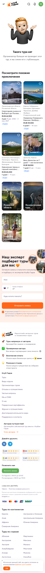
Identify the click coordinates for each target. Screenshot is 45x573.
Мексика (27, 540)
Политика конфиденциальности (19, 489)
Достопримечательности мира (15, 413)
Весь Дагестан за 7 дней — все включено (33, 161)
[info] (40, 351)
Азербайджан (8, 548)
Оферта (4, 489)
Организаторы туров (11, 385)
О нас (4, 401)
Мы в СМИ (6, 397)
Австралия (6, 540)
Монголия (27, 548)
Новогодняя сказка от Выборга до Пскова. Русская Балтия (11, 112)
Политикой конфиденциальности (26, 316)
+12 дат (26, 171)
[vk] (4, 444)
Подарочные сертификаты (13, 405)
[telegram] (10, 444)
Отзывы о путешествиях (12, 389)
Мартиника (28, 536)
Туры (4, 377)
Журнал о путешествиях (12, 409)
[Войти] (34, 4)
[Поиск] (29, 4)
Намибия (27, 557)
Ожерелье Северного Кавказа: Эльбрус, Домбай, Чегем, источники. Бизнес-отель (33, 119)
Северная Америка (10, 526)
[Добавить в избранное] (18, 83)
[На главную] (12, 4)
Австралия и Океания (32, 514)
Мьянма (26, 553)
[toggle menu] (3, 4)
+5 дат (26, 128)
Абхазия (5, 536)
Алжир (5, 553)
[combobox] (6, 288)
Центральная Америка (33, 518)
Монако (26, 544)
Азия (4, 518)
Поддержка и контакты (12, 417)
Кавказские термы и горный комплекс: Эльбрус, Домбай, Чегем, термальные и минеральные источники (11, 168)
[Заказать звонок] (41, 4)
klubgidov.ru (5, 496)
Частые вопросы (9, 393)
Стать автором (9, 432)
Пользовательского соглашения (29, 311)
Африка (5, 522)
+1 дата (5, 124)
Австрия (5, 544)
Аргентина (6, 557)
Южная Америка (30, 522)
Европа (5, 514)
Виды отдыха (7, 381)
